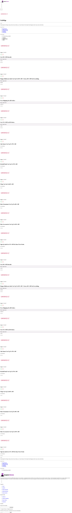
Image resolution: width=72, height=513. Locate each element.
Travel (3, 3)
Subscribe (11, 507)
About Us (3, 496)
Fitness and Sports (5, 5)
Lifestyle (3, 4)
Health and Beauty (5, 6)
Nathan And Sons (5, 29)
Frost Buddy (4, 32)
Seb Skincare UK (5, 30)
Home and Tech (4, 7)
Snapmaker (4, 31)
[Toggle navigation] (0, 2)
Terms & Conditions (5, 498)
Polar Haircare (4, 28)
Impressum (4, 501)
